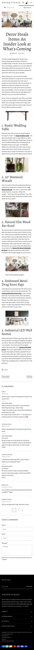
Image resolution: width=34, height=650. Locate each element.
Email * (4, 534)
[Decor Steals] (11, 2)
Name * (4, 525)
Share (6, 369)
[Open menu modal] (31, 2)
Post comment (7, 566)
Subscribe (29, 586)
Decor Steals (13, 632)
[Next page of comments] (22, 510)
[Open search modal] (23, 2)
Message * (5, 543)
